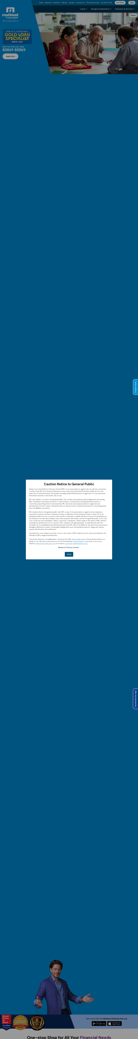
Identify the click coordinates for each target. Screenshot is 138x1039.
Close (69, 554)
